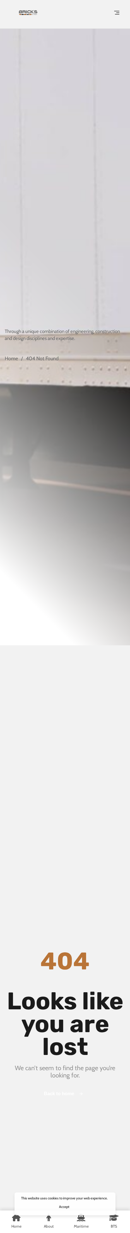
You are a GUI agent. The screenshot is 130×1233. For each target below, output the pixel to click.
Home (11, 358)
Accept (64, 1206)
